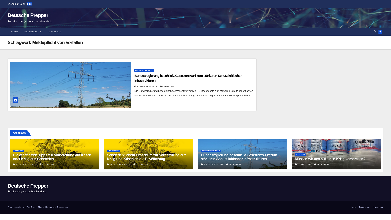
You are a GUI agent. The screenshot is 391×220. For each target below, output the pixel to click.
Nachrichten (113, 151)
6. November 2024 (147, 86)
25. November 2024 (26, 164)
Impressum (55, 31)
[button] (375, 31)
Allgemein (300, 155)
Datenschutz (32, 31)
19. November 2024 (120, 164)
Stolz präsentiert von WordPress (22, 207)
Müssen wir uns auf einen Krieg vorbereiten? (330, 159)
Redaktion (168, 86)
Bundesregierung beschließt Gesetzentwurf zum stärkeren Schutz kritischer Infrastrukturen (239, 157)
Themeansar (62, 207)
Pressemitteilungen (144, 70)
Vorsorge (18, 151)
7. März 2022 (305, 164)
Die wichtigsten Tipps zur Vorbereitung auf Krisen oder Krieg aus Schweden (52, 157)
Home (14, 31)
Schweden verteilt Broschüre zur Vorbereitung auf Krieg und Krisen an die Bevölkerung (146, 157)
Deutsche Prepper (28, 15)
